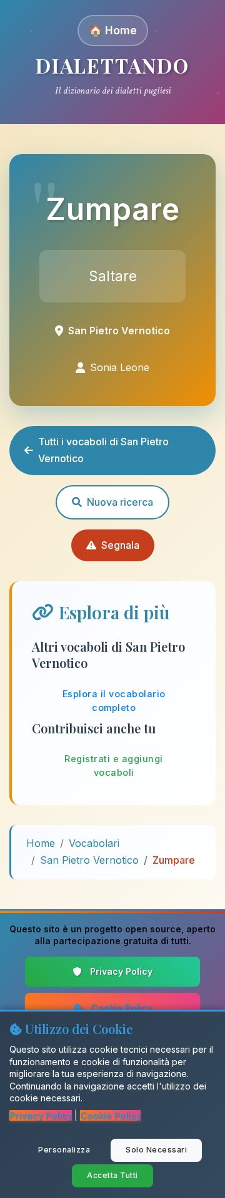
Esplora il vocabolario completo (114, 700)
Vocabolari (94, 843)
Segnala (120, 545)
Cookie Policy (121, 1007)
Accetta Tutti (112, 1175)
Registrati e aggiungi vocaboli (113, 765)
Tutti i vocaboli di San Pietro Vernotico (103, 450)
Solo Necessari (156, 1149)
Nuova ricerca (120, 502)
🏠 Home (113, 30)
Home (40, 843)
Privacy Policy (121, 971)
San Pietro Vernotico (89, 860)
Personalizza (64, 1149)
